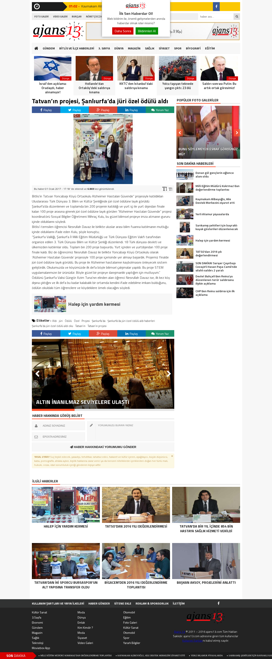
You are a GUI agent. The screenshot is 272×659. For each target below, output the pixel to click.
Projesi (86, 321)
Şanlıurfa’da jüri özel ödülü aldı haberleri (131, 321)
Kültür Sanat (39, 612)
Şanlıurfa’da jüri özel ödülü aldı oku (52, 326)
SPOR (177, 48)
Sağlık (35, 637)
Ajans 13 (179, 631)
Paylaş (47, 110)
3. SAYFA (104, 48)
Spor (126, 637)
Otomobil (129, 612)
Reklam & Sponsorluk (152, 603)
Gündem (37, 627)
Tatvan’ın (80, 326)
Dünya (82, 617)
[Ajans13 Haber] (136, 8)
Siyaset (82, 637)
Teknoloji (37, 643)
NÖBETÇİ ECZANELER (97, 16)
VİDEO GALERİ (60, 16)
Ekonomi (37, 622)
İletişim (179, 603)
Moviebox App (41, 648)
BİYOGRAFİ (193, 48)
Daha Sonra (123, 31)
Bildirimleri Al (147, 31)
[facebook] (216, 6)
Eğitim (127, 617)
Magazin (37, 632)
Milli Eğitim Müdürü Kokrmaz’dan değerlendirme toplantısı (48, 655)
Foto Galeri (130, 622)
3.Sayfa (36, 617)
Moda (81, 612)
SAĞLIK (149, 48)
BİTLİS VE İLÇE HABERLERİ (76, 48)
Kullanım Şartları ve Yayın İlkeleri (58, 603)
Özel (76, 321)
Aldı (54, 321)
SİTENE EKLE (122, 603)
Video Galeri (85, 643)
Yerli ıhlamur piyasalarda (180, 655)
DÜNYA (118, 48)
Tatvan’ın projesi (97, 326)
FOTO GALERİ (41, 16)
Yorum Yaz (162, 110)
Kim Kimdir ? (85, 627)
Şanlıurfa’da (98, 321)
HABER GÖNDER (99, 603)
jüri (61, 321)
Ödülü (68, 321)
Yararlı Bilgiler (131, 643)
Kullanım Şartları (192, 640)
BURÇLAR (77, 16)
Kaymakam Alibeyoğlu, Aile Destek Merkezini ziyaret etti (124, 655)
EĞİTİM (210, 48)
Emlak (81, 622)
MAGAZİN (134, 48)
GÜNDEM (49, 48)
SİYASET (164, 48)
